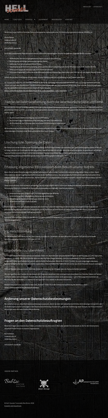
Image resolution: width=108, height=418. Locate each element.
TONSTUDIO (17, 19)
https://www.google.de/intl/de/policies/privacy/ (21, 287)
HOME (6, 19)
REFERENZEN (57, 19)
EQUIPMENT (43, 19)
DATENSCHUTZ (98, 7)
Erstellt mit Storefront (12, 406)
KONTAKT (69, 19)
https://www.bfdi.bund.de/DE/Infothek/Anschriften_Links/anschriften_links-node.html (35, 91)
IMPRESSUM (87, 7)
